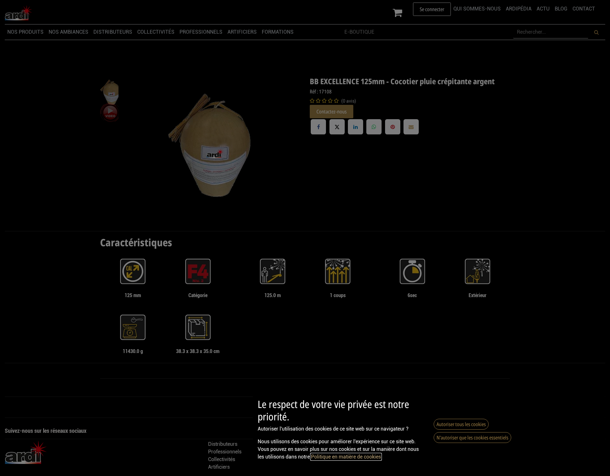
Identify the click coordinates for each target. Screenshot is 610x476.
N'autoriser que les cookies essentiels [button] (472, 437)
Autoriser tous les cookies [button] (461, 424)
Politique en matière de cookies (346, 457)
